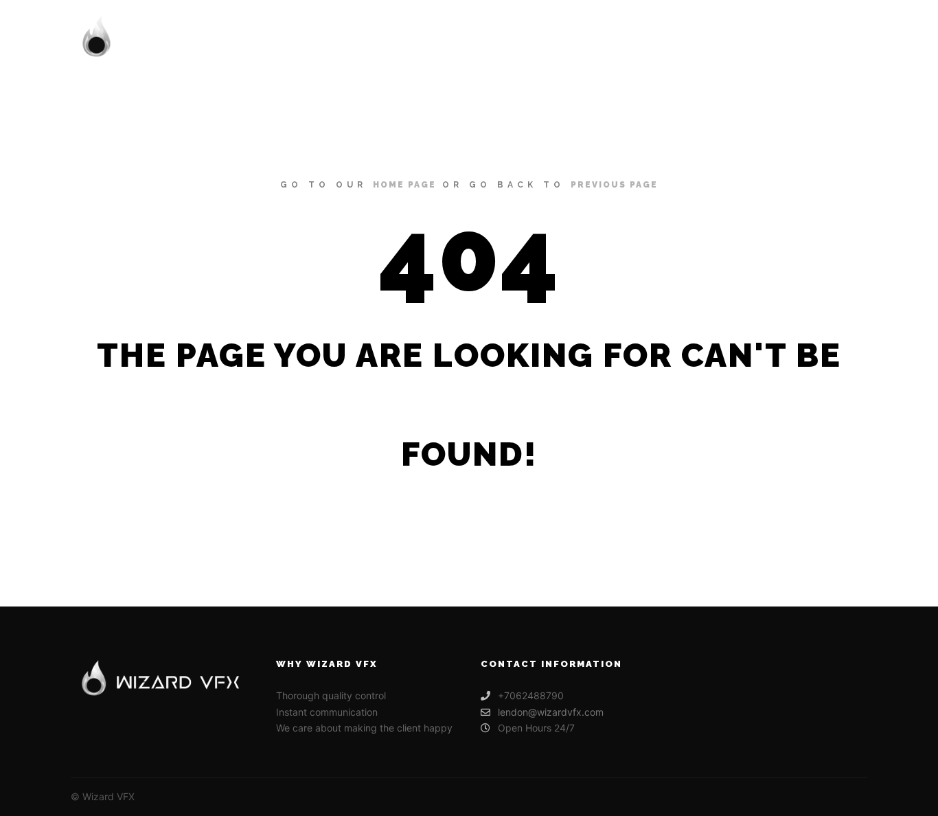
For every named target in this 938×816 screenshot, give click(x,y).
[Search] (820, 38)
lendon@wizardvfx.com (551, 712)
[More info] (844, 38)
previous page (614, 185)
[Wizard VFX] (174, 38)
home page (404, 185)
